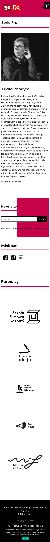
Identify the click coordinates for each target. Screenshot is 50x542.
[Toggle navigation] (44, 9)
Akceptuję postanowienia (24, 228)
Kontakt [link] (39, 526)
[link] (47, 5)
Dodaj (42, 219)
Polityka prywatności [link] (23, 526)
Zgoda (25, 538)
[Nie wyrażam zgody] (47, 534)
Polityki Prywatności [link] (37, 228)
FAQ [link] (8, 526)
